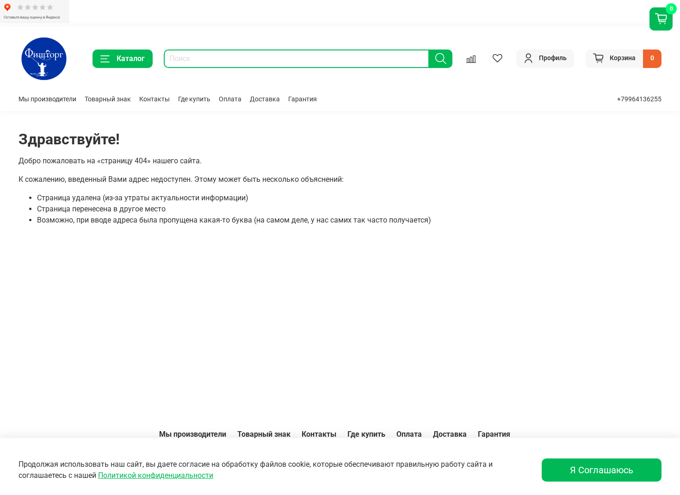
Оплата (230, 99)
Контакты (154, 99)
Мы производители (47, 99)
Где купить (194, 99)
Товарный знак (108, 99)
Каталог (131, 58)
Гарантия (302, 99)
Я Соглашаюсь (601, 470)
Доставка (265, 99)
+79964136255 (639, 99)
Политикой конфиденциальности (155, 475)
